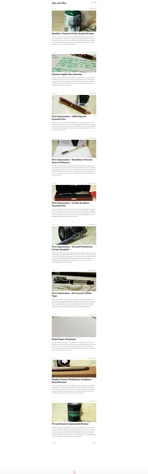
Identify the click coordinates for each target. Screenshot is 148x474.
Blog (92, 2)
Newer (54, 442)
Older (93, 442)
